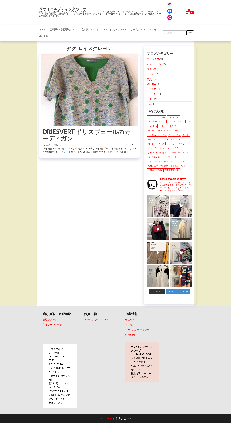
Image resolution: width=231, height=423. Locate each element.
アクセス (154, 29)
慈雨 (183, 166)
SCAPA (167, 130)
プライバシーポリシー (137, 329)
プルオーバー (174, 152)
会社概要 (43, 36)
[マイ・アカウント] (182, 12)
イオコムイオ (154, 135)
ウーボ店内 (153, 59)
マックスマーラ (169, 157)
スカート (164, 139)
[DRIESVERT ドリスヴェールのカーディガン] (89, 90)
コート (186, 135)
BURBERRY (153, 117)
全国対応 (164, 166)
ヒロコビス (153, 148)
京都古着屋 (153, 166)
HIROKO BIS (173, 117)
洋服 (151, 98)
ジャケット (153, 139)
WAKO (185, 130)
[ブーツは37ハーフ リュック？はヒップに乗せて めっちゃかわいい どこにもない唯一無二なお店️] (181, 276)
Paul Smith (163, 126)
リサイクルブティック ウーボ (63, 9)
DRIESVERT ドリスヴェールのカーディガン (86, 135)
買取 (160, 170)
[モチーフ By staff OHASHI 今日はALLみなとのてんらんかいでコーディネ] (181, 253)
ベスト (185, 152)
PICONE (174, 126)
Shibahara (63, 145)
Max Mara (152, 126)
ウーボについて (138, 29)
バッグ (152, 88)
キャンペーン (154, 64)
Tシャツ (176, 130)
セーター (152, 143)
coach (162, 117)
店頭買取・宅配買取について (64, 29)
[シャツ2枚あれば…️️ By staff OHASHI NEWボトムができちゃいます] (181, 206)
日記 (149, 79)
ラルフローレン (155, 161)
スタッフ (152, 69)
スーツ (173, 139)
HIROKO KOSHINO (156, 121)
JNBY (188, 121)
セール (150, 74)
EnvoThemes (105, 418)
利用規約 (130, 334)
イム (164, 135)
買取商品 (152, 84)
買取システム (50, 319)
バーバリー (171, 143)
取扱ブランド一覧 (52, 324)
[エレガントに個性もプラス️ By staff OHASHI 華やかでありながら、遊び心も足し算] (158, 229)
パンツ (182, 143)
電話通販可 (169, 170)
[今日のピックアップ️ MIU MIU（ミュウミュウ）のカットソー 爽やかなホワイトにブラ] (158, 276)
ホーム (42, 29)
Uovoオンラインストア (115, 29)
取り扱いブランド (90, 29)
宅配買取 (174, 166)
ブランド (154, 93)
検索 (190, 33)
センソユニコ (185, 139)
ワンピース (179, 161)
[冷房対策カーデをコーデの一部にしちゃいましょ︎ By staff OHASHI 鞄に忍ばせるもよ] (158, 253)
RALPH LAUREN (155, 130)
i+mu (169, 121)
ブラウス (176, 148)
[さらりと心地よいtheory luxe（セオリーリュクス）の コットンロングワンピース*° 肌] (181, 229)
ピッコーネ (165, 148)
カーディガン (174, 135)
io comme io (179, 121)
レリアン (168, 161)
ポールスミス (154, 157)
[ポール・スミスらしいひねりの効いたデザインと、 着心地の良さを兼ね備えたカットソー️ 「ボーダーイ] (158, 206)
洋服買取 (152, 170)
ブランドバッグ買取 (157, 152)
